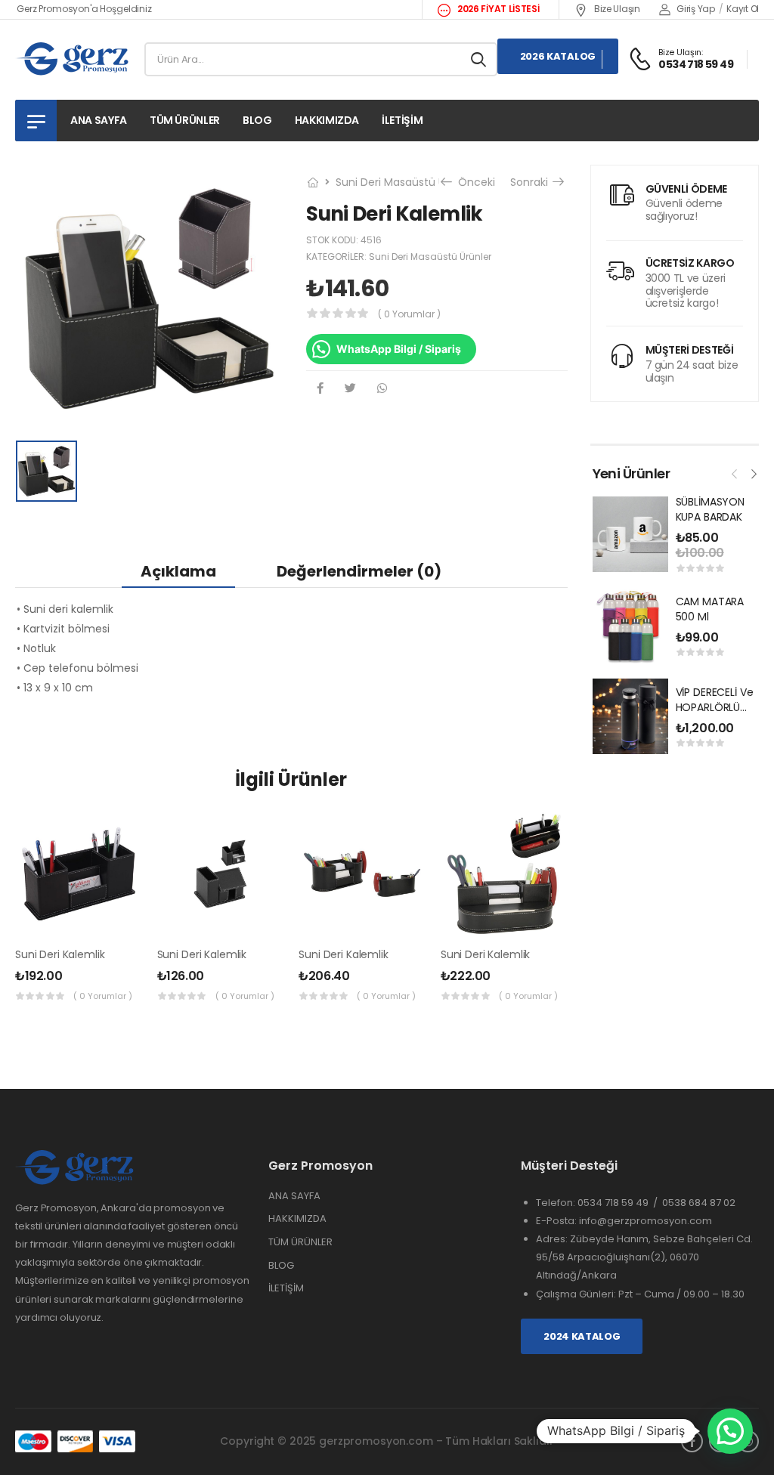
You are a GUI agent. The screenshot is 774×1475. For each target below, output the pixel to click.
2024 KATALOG (581, 1336)
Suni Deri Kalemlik (59, 954)
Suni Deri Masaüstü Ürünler (405, 182)
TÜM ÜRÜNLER (300, 1242)
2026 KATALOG (558, 56)
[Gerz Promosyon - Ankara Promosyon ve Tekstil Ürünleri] (73, 59)
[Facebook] (320, 388)
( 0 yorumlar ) (409, 314)
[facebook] (692, 1441)
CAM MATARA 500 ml (710, 609)
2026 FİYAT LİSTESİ (497, 8)
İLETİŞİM (286, 1288)
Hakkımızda (327, 120)
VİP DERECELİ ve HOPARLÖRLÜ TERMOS (715, 707)
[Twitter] (350, 388)
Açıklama (178, 571)
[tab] (178, 571)
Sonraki (534, 182)
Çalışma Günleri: (577, 1294)
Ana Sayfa (98, 120)
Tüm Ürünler (185, 120)
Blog (257, 120)
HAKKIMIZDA (297, 1218)
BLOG (281, 1265)
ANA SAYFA (294, 1196)
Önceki (471, 182)
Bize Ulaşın (615, 8)
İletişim (402, 120)
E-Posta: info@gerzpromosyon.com (624, 1221)
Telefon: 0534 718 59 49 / (599, 1202)
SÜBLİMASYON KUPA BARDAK (710, 509)
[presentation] (735, 472)
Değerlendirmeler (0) (359, 571)
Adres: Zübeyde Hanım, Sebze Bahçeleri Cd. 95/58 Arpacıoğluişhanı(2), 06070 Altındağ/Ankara (644, 1257)
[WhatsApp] (382, 388)
